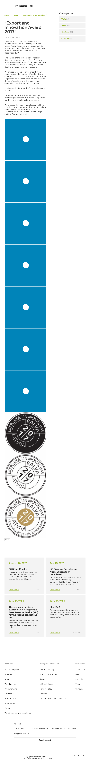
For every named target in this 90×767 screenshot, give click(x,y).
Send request (45, 740)
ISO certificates (11, 699)
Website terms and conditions (17, 713)
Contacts (79, 689)
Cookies (7, 708)
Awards (7, 679)
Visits (63, 19)
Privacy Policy (10, 703)
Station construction (49, 674)
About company (11, 670)
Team (77, 684)
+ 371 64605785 (20, 6)
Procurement (10, 689)
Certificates (9, 694)
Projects (8, 674)
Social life (66, 39)
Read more (14, 590)
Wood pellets (10, 684)
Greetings (65, 32)
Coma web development (42, 758)
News (16, 15)
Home (6, 15)
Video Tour (80, 670)
